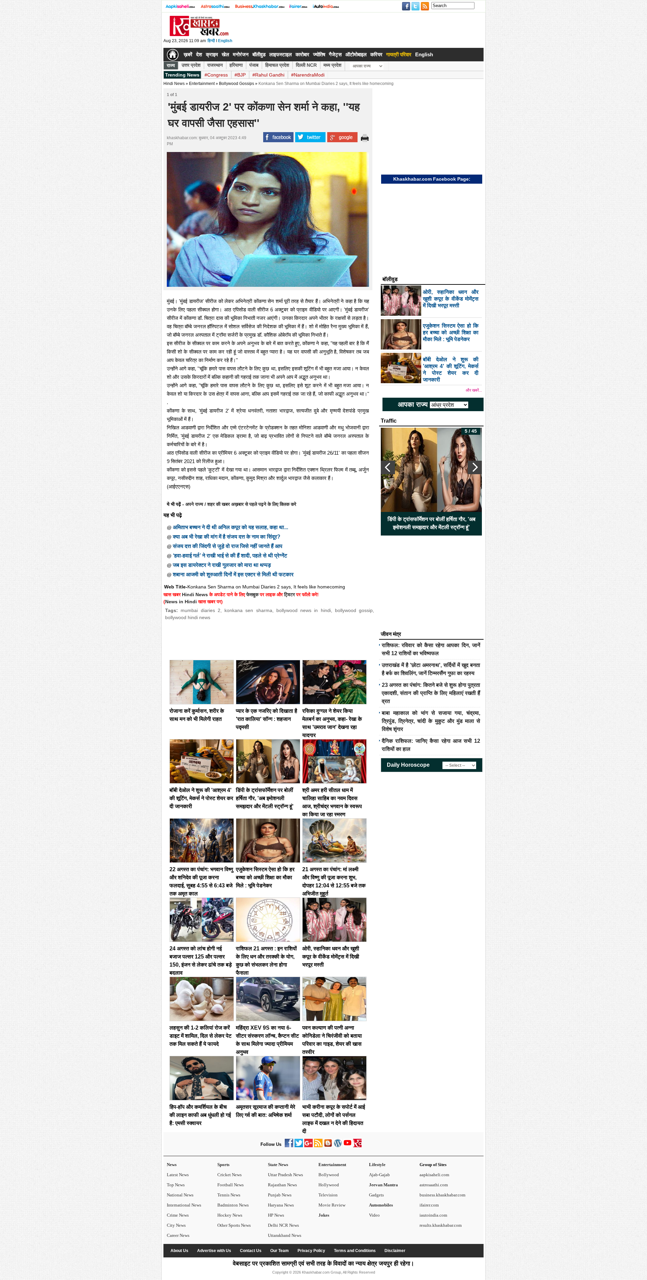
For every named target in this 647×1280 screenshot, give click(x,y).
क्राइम (212, 54)
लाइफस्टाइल (280, 54)
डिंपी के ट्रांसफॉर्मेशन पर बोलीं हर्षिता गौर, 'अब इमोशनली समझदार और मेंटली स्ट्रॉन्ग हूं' (265, 798)
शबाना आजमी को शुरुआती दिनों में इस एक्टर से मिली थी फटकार (233, 574)
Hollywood (328, 1184)
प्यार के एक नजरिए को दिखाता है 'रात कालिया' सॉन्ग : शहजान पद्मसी (266, 719)
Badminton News (233, 1205)
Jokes (323, 1215)
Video (374, 1215)
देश (199, 54)
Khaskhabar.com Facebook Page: (431, 179)
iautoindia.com (433, 1215)
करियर (376, 54)
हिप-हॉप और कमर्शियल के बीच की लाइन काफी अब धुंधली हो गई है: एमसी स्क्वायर (200, 1115)
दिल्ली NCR (306, 65)
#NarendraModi (308, 75)
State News (278, 1164)
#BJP (240, 75)
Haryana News (281, 1205)
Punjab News (279, 1194)
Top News (176, 1184)
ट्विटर (289, 594)
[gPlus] (308, 1145)
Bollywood (328, 1174)
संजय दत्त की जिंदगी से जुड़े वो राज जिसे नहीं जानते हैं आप (227, 546)
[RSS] (318, 1145)
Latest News (178, 1174)
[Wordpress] (338, 1145)
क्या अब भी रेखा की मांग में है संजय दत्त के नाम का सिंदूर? (226, 537)
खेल (225, 54)
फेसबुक (252, 594)
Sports (223, 1164)
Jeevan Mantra (383, 1184)
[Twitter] (299, 1145)
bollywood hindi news (187, 617)
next (475, 467)
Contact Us (250, 1250)
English (225, 40)
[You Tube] (347, 1145)
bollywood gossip (354, 610)
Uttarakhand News (284, 1235)
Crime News (178, 1215)
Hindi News (174, 83)
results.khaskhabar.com (441, 1225)
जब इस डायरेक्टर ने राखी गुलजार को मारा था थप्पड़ (222, 565)
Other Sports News (234, 1225)
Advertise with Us (214, 1250)
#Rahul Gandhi (268, 75)
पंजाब (253, 65)
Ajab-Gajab (379, 1174)
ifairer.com (429, 1205)
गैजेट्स (335, 54)
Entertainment (332, 1164)
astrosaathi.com (434, 1184)
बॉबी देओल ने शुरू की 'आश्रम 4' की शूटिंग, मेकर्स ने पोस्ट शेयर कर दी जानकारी (201, 798)
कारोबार (302, 54)
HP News (276, 1215)
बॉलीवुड (259, 54)
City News (176, 1225)
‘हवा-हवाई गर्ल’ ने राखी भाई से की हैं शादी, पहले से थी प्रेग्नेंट (230, 555)
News (172, 1164)
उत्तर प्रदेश (191, 65)
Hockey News (229, 1215)
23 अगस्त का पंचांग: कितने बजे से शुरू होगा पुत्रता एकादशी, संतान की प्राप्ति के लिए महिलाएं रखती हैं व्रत (431, 693)
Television (328, 1194)
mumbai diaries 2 (200, 610)
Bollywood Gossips (236, 83)
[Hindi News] (198, 34)
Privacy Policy (311, 1250)
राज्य (171, 65)
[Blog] (328, 1145)
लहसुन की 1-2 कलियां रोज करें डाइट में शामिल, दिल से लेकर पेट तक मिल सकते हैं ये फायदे (201, 1036)
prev (388, 467)
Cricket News (229, 1174)
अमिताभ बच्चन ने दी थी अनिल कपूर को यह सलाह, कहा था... (230, 527)
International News (184, 1205)
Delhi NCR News (283, 1225)
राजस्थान (215, 65)
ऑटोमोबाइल (356, 54)
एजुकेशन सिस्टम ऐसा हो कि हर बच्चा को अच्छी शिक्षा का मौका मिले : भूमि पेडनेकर (265, 877)
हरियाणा (236, 65)
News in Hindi (181, 601)
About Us (179, 1250)
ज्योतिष (319, 54)
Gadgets (376, 1194)
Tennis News (228, 1194)
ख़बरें (188, 54)
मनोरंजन (241, 54)
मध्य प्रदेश (332, 65)
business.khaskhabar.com (442, 1194)
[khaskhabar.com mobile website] (357, 1145)
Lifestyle (377, 1164)
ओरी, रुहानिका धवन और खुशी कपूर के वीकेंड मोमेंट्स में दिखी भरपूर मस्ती (330, 957)
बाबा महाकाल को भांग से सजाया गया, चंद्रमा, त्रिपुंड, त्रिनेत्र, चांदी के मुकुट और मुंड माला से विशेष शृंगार (431, 721)
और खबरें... (474, 390)
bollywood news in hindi (303, 610)
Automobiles (381, 1205)
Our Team (279, 1250)
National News (180, 1194)
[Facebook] (289, 1145)
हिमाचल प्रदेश (277, 65)
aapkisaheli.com (434, 1174)
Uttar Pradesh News (285, 1174)
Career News (178, 1235)
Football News (230, 1184)
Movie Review (331, 1205)
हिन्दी (211, 40)
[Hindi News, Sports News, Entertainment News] (172, 54)
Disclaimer (394, 1250)
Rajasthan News (282, 1184)
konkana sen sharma (248, 610)
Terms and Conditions (355, 1250)
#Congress (216, 75)
